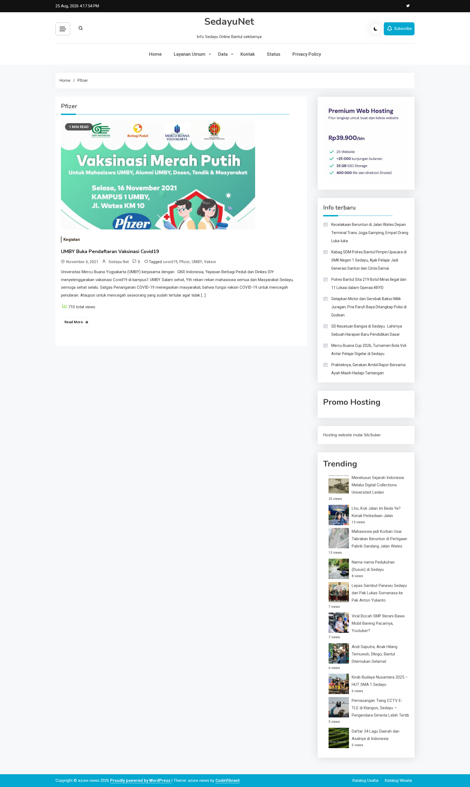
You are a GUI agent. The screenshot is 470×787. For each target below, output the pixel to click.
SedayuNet (229, 21)
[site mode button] (376, 29)
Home (155, 54)
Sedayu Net (119, 262)
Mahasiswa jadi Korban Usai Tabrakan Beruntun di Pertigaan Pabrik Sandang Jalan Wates (379, 539)
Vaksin (210, 262)
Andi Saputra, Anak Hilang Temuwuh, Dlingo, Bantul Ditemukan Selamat (374, 654)
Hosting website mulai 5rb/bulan (352, 435)
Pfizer (184, 262)
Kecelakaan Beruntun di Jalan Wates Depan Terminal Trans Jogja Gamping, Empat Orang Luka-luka (369, 232)
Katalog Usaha (365, 780)
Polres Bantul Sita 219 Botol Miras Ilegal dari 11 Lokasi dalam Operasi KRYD (368, 283)
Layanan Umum (189, 54)
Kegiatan (71, 239)
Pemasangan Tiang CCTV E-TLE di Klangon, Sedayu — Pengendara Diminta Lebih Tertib (380, 708)
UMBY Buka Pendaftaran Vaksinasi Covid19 (110, 251)
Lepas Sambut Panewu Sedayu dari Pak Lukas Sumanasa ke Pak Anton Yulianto (379, 593)
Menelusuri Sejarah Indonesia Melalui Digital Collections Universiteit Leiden (378, 485)
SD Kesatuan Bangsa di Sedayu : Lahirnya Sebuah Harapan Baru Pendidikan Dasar (366, 330)
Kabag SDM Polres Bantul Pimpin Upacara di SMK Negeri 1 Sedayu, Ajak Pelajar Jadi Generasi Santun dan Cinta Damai (369, 260)
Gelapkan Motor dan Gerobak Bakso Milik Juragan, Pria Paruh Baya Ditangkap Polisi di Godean (369, 307)
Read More (73, 322)
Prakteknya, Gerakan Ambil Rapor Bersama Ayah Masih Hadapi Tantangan (368, 369)
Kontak (247, 54)
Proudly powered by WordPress (140, 780)
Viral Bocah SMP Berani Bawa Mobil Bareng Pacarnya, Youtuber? (378, 623)
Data (223, 54)
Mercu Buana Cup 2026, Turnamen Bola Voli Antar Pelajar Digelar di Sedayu (368, 349)
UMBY (197, 262)
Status (273, 54)
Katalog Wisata (398, 780)
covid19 (170, 262)
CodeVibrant (227, 780)
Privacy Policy (306, 54)
